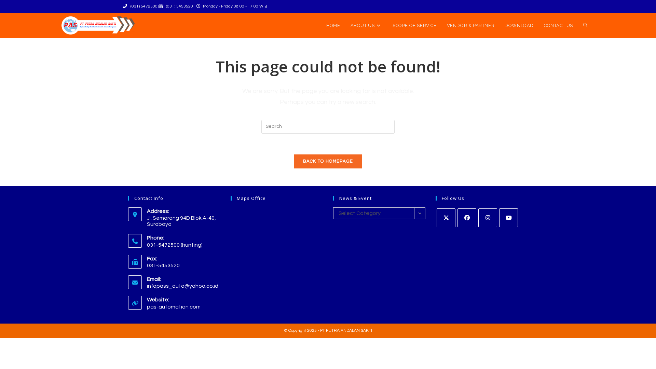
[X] (446, 217)
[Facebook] (466, 217)
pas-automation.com (174, 307)
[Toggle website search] (585, 25)
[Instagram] (487, 217)
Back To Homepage (328, 161)
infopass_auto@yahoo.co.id (182, 286)
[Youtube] (508, 217)
